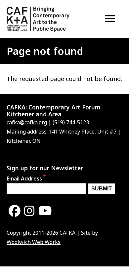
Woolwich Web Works (34, 242)
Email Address (24, 178)
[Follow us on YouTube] (45, 211)
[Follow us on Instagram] (29, 211)
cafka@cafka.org (27, 122)
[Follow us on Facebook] (15, 211)
